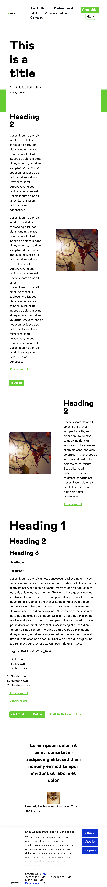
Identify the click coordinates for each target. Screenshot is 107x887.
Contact (36, 17)
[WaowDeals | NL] (11, 13)
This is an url (18, 369)
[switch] (43, 877)
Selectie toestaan (90, 842)
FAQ (33, 13)
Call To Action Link (64, 714)
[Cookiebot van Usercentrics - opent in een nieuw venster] (15, 883)
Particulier (38, 8)
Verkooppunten (56, 13)
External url (18, 701)
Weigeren (90, 850)
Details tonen (33, 883)
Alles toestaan (90, 833)
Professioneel (63, 8)
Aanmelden (90, 9)
